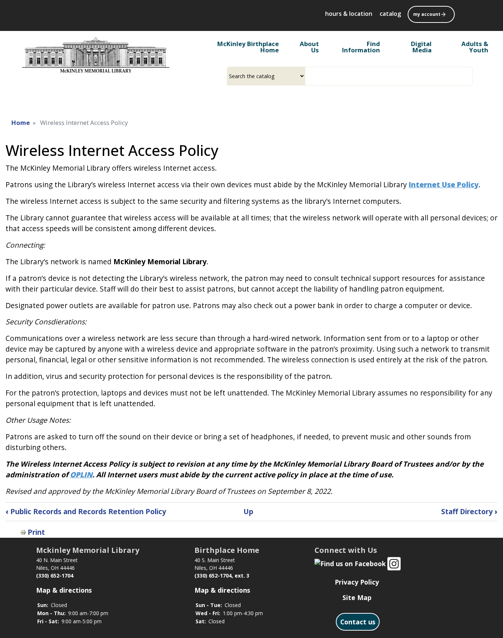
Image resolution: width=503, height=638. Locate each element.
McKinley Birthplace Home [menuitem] (248, 46)
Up (248, 511)
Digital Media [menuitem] (421, 46)
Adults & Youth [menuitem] (474, 46)
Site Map (357, 597)
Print (36, 532)
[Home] (95, 55)
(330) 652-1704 (54, 575)
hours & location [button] (348, 14)
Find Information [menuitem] (361, 46)
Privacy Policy (357, 582)
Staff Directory (469, 511)
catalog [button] (390, 14)
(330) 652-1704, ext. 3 (221, 575)
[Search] (469, 76)
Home (20, 122)
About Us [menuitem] (309, 46)
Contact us (357, 621)
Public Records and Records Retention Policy (86, 511)
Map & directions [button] (64, 590)
